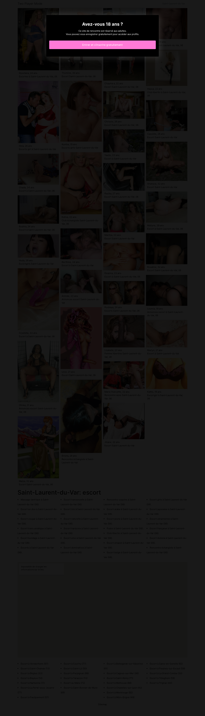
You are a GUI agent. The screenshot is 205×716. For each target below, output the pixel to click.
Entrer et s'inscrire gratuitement (102, 44)
